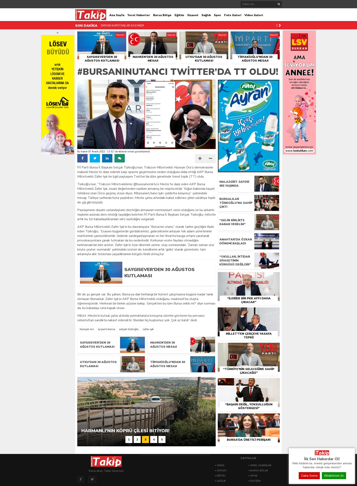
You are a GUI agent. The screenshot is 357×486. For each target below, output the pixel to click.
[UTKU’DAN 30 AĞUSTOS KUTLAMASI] (203, 36)
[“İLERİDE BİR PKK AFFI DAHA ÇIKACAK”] (249, 277)
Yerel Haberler (138, 15)
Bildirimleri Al (334, 475)
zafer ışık (148, 329)
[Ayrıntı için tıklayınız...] (299, 153)
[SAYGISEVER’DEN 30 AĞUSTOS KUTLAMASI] (101, 36)
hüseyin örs (87, 329)
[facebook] (82, 158)
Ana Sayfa (116, 15)
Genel (221, 465)
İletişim (255, 480)
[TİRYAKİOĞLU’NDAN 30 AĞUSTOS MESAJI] (255, 36)
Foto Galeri (232, 15)
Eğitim (179, 15)
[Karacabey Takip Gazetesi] (322, 454)
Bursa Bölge (162, 15)
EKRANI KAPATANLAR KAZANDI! (122, 25)
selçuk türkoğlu (129, 329)
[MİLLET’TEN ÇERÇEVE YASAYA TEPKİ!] (249, 312)
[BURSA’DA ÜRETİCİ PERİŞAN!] (249, 418)
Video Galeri (253, 15)
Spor (217, 15)
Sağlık (206, 15)
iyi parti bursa (106, 329)
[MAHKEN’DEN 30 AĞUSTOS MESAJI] (152, 36)
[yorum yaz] (119, 158)
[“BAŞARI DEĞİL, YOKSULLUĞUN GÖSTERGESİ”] (249, 383)
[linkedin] (107, 158)
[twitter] (95, 158)
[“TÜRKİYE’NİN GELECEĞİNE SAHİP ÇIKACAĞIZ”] (249, 347)
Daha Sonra (309, 475)
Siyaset (192, 15)
